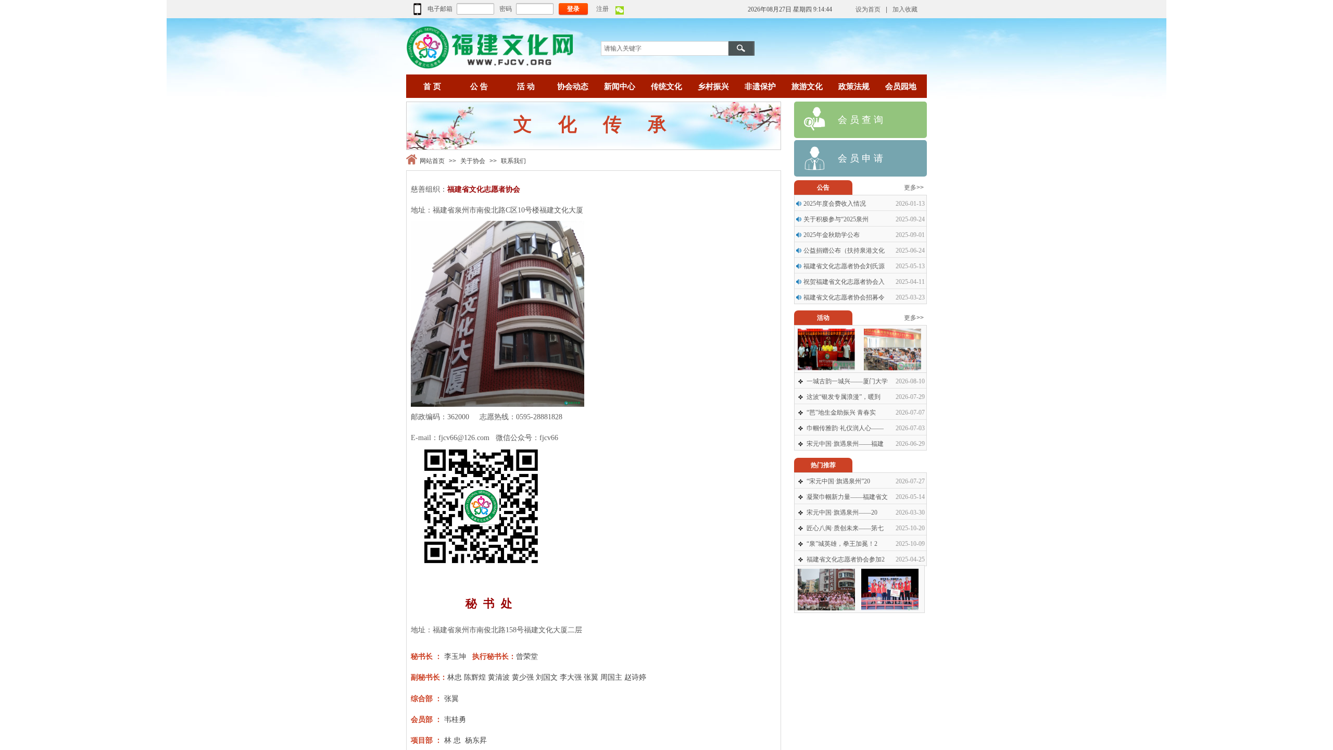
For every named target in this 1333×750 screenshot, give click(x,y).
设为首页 (868, 9)
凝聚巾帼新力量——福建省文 (847, 497)
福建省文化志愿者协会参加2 (846, 559)
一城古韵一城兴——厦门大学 (847, 381)
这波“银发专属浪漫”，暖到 (844, 397)
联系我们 (513, 161)
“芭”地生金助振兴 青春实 (841, 412)
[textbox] (664, 48)
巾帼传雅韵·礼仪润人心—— (845, 428)
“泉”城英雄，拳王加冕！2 (842, 543)
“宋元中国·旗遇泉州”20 (838, 481)
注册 (602, 8)
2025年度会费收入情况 (834, 203)
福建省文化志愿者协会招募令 (844, 297)
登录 (573, 8)
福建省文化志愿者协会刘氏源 (844, 266)
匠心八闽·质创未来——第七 (845, 528)
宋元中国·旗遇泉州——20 (842, 512)
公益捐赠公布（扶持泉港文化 (844, 250)
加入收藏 (904, 9)
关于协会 (472, 161)
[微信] (619, 12)
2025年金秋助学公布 (831, 235)
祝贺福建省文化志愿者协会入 (844, 281)
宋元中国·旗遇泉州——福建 (845, 443)
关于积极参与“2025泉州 (836, 219)
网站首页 (432, 161)
